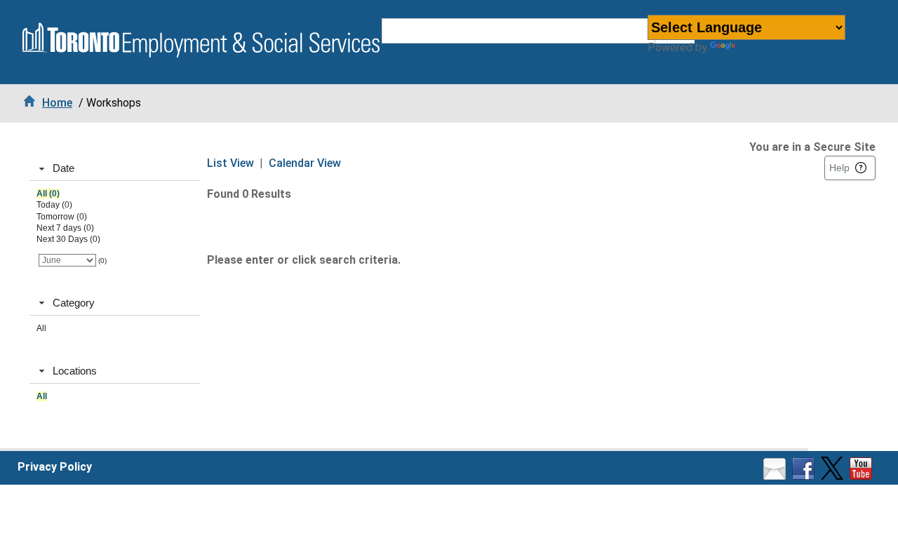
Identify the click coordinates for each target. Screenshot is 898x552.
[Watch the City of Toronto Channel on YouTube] (863, 476)
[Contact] (776, 476)
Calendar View (305, 163)
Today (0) (54, 205)
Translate (763, 47)
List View (230, 163)
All (41, 328)
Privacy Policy (55, 466)
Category (74, 303)
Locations (75, 371)
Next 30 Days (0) (68, 239)
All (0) (48, 193)
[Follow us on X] (834, 476)
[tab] (114, 169)
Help (839, 167)
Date (63, 168)
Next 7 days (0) (65, 228)
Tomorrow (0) (61, 217)
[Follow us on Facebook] (805, 476)
